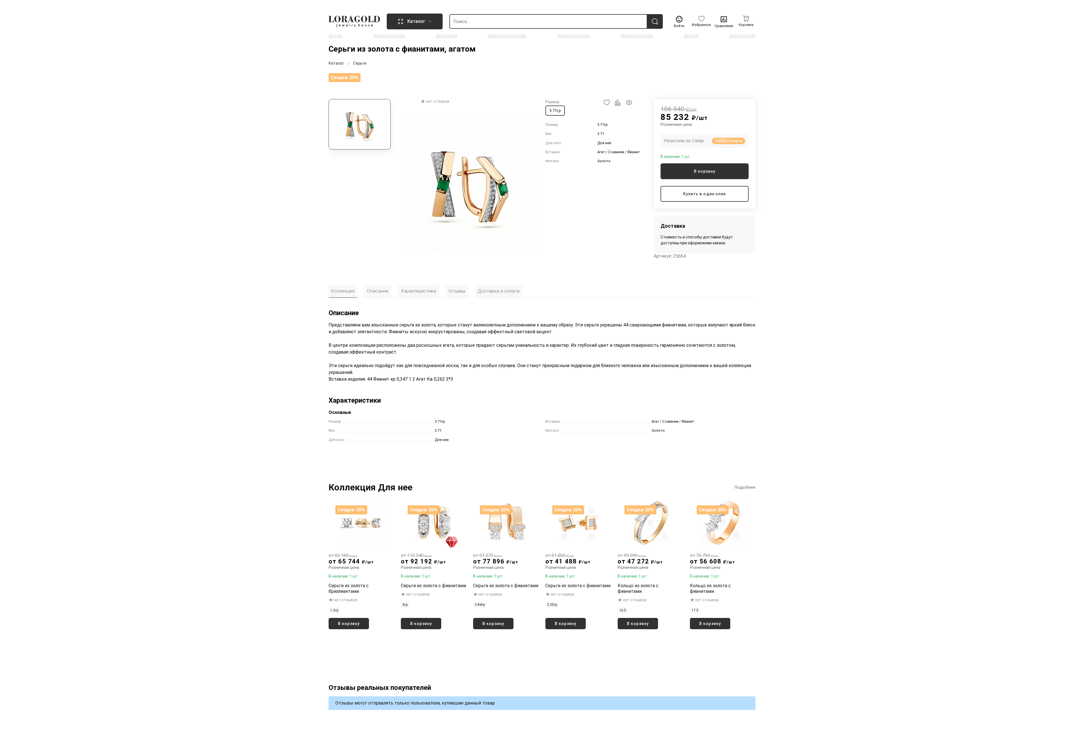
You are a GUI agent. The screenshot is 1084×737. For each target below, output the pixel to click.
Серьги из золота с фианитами (433, 585)
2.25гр (552, 605)
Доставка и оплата (498, 291)
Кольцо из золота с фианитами (638, 588)
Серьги (359, 63)
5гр (405, 605)
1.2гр (334, 610)
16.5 (622, 610)
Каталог (336, 63)
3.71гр (555, 110)
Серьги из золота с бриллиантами (349, 588)
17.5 (695, 610)
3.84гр (480, 605)
